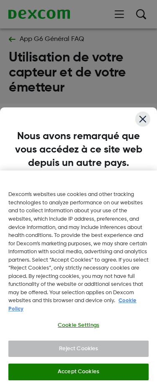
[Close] (142, 119)
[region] (78, 279)
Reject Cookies (78, 348)
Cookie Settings (78, 325)
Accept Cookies (78, 371)
